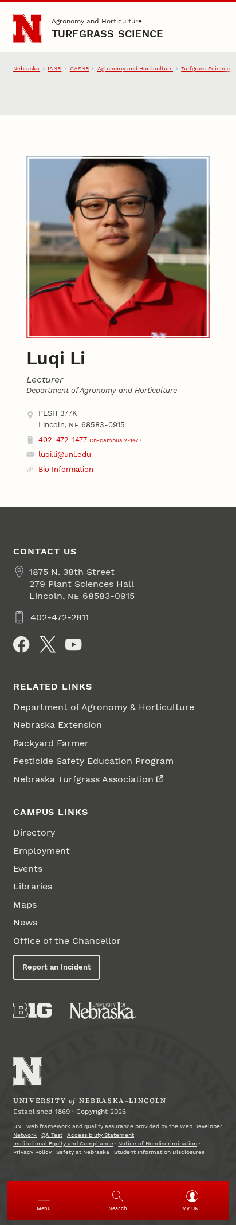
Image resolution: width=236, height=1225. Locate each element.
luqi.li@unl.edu (64, 454)
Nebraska (26, 68)
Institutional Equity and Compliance (63, 1143)
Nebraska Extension (57, 724)
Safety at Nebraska (82, 1152)
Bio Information (65, 469)
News (25, 922)
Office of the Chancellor (67, 940)
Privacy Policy (32, 1152)
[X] (48, 644)
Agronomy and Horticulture (97, 21)
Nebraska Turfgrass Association (83, 779)
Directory (34, 832)
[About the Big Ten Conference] (32, 1010)
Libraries (32, 886)
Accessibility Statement (100, 1135)
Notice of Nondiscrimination (157, 1143)
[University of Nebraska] (102, 1010)
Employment (41, 850)
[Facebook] (21, 644)
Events (27, 868)
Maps (25, 904)
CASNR (79, 68)
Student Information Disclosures (159, 1152)
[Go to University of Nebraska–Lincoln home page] (27, 28)
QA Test (51, 1135)
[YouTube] (73, 644)
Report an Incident (56, 967)
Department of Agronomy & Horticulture (103, 707)
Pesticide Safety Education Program (94, 760)
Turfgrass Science (107, 33)
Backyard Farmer (51, 743)
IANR (54, 68)
